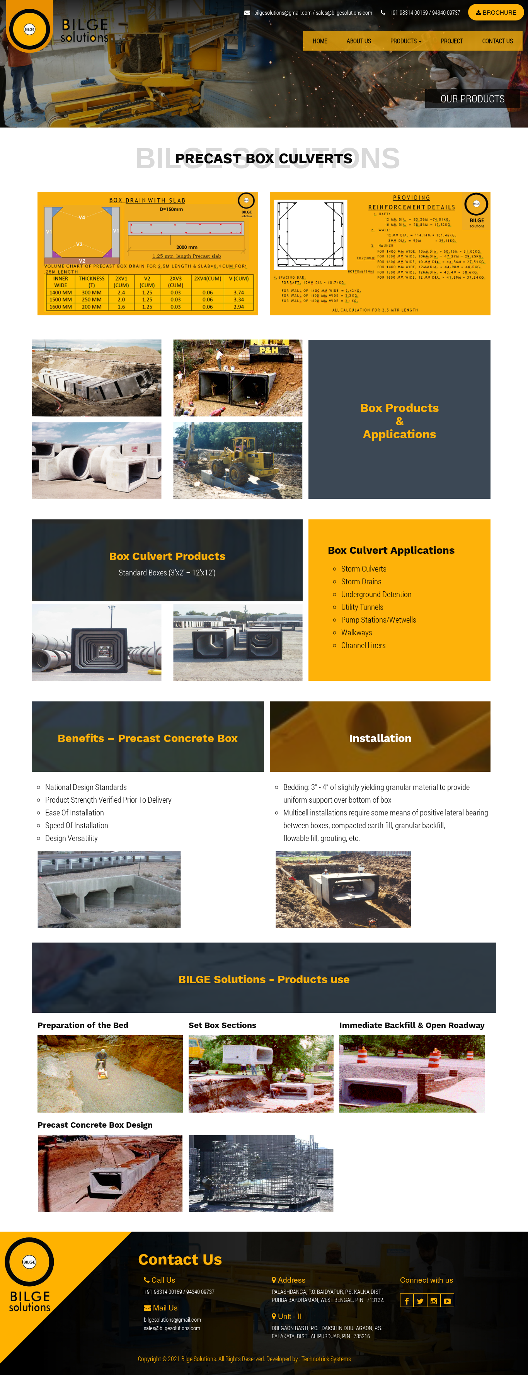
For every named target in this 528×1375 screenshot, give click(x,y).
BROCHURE (498, 12)
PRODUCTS (404, 41)
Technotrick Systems (326, 1359)
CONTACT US (497, 41)
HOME (320, 41)
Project (452, 41)
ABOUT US (359, 41)
